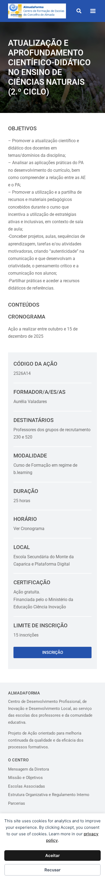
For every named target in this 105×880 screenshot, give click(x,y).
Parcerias (16, 803)
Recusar (52, 869)
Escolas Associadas (26, 786)
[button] (78, 11)
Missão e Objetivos (25, 777)
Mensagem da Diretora (28, 769)
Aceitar (52, 855)
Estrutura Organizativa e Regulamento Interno (48, 794)
